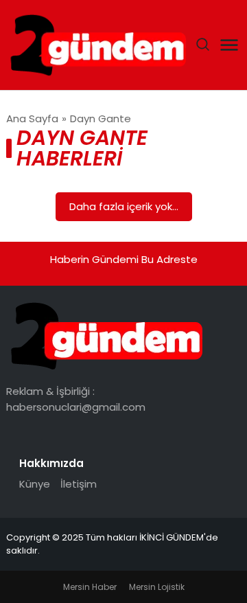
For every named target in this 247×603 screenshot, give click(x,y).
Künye (34, 484)
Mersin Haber (90, 587)
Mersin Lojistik (157, 587)
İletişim (78, 484)
